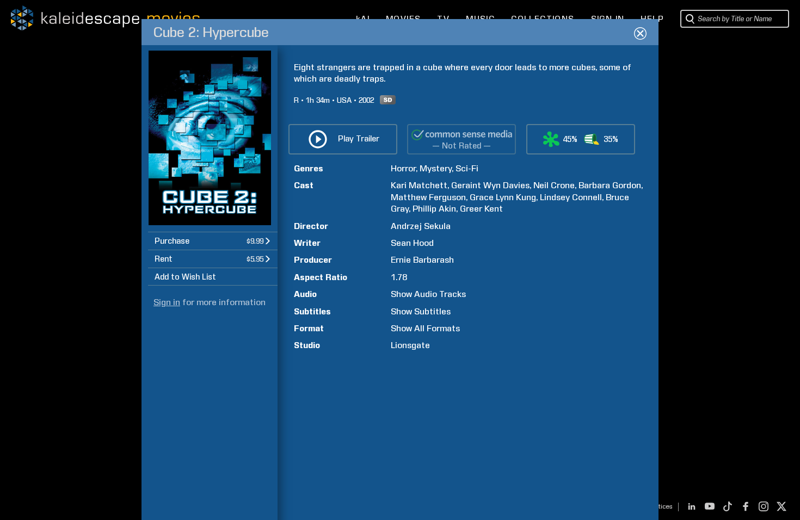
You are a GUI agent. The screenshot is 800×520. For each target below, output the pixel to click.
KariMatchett (419, 185)
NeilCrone (554, 185)
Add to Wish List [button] (185, 277)
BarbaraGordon (610, 185)
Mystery (436, 168)
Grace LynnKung (503, 197)
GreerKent (481, 208)
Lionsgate (410, 345)
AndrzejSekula (421, 226)
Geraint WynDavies (490, 185)
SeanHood (412, 243)
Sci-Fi (467, 168)
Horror (403, 168)
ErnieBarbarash (422, 260)
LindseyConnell (571, 197)
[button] (213, 241)
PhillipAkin (434, 208)
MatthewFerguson (428, 197)
